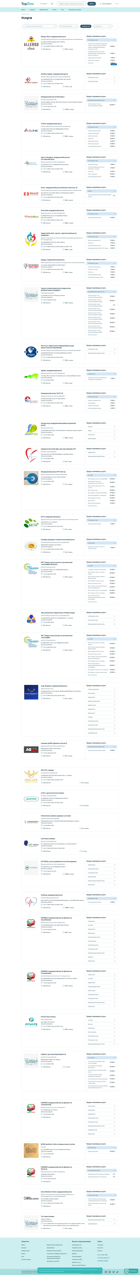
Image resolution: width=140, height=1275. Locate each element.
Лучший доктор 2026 (75, 9)
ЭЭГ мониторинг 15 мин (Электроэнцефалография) (95, 305)
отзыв (68, 86)
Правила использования (54, 1250)
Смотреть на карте (46, 43)
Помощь (99, 1250)
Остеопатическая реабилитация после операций (96, 1062)
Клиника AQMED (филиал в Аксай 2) (54, 743)
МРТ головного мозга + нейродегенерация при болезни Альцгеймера (96, 597)
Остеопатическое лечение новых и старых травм (97, 1082)
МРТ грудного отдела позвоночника (97, 492)
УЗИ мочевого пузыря (93, 60)
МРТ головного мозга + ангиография (97, 590)
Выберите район (67, 26)
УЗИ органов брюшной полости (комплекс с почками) (96, 167)
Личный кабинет (107, 4)
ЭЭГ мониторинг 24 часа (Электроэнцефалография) (95, 318)
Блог (62, 9)
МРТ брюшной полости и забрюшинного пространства (95, 482)
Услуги (54, 9)
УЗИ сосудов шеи (92, 174)
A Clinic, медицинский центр (51, 124)
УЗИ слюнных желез (93, 141)
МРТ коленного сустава (94, 498)
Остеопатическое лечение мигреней (97, 1079)
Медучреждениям (77, 1250)
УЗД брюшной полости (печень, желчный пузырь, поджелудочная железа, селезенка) (96, 53)
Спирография (91, 403)
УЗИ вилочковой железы (94, 130)
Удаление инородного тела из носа (97, 1176)
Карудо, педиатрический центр (52, 260)
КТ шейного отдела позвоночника (97, 569)
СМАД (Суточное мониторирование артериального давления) (97, 378)
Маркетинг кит (76, 1262)
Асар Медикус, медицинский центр (54, 686)
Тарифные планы (77, 1248)
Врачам (74, 1253)
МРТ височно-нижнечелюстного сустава (96, 486)
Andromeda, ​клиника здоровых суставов (56, 816)
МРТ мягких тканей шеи (94, 503)
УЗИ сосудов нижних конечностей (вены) (97, 1204)
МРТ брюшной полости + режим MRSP (97, 479)
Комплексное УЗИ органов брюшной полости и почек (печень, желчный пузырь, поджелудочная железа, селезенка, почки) (97, 46)
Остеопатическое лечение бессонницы (95, 1066)
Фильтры (85, 26)
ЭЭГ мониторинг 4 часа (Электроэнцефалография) (95, 326)
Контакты (100, 1248)
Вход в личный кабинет (79, 1265)
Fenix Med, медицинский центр (52, 210)
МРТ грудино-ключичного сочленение (98, 669)
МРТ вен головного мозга (94, 583)
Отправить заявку (102, 1260)
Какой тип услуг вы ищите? (35, 26)
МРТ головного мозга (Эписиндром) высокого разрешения (97, 586)
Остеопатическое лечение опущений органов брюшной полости (98, 1086)
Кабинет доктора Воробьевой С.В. (53, 1054)
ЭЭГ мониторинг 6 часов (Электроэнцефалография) (95, 104)
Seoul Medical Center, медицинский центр (56, 1192)
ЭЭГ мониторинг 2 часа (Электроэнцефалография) (95, 309)
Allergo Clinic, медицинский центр (53, 37)
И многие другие (92, 334)
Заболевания (50, 1248)
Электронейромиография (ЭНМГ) (96, 750)
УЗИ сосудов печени (93, 143)
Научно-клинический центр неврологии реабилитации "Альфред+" (56, 289)
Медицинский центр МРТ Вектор (53, 472)
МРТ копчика (91, 500)
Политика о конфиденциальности (57, 1253)
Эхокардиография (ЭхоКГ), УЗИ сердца (98, 248)
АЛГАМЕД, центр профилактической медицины (58, 861)
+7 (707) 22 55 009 (102, 1257)
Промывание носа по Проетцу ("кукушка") (99, 1174)
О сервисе (100, 1245)
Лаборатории (44, 9)
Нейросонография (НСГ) (94, 240)
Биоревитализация (93, 1151)
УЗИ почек (90, 63)
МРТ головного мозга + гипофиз (96, 593)
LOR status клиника (48, 839)
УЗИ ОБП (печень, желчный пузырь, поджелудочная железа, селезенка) (97, 1199)
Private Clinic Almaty (48, 1017)
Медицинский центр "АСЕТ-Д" (52, 393)
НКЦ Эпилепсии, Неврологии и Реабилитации (58, 613)
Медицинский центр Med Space (52, 97)
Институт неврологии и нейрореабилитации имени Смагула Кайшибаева (57, 347)
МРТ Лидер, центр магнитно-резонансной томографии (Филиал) (56, 563)
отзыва (68, 172)
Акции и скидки (26, 1259)
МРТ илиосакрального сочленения (97, 495)
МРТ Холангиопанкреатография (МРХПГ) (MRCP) (96, 577)
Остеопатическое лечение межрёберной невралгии (95, 1075)
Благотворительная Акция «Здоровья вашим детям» (99, 195)
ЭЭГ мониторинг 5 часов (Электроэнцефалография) (95, 331)
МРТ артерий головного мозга (96, 580)
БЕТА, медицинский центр (50, 517)
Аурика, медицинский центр (51, 370)
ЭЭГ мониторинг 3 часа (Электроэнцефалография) (95, 322)
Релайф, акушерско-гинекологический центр (58, 540)
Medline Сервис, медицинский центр (54, 74)
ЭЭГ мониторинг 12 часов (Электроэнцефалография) (95, 300)
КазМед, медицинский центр (52, 895)
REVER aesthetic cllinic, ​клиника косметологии (58, 1144)
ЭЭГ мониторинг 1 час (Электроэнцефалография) (95, 296)
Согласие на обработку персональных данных (53, 1257)
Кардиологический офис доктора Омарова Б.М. (58, 449)
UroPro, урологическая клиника (52, 793)
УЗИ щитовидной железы (94, 146)
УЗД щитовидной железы (94, 57)
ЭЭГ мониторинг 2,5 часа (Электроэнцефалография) (95, 313)
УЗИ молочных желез (93, 133)
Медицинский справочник (54, 1245)
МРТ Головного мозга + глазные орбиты (96, 573)
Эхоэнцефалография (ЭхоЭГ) (95, 277)
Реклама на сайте (77, 1259)
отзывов (69, 49)
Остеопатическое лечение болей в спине (97, 1071)
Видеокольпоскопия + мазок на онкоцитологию (96, 547)
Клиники (32, 9)
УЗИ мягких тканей (93, 136)
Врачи (23, 9)
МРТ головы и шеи (92, 490)
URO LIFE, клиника (47, 770)
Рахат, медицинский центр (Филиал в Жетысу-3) (59, 188)
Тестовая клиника (47, 1216)
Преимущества (76, 1245)
